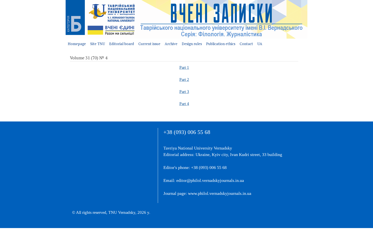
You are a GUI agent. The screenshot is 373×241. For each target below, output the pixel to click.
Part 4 (184, 103)
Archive (171, 43)
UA (259, 43)
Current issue (149, 43)
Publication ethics (220, 43)
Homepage (77, 43)
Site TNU (97, 43)
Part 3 (184, 91)
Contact (246, 43)
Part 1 (184, 67)
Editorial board (121, 43)
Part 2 (184, 79)
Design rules (192, 43)
